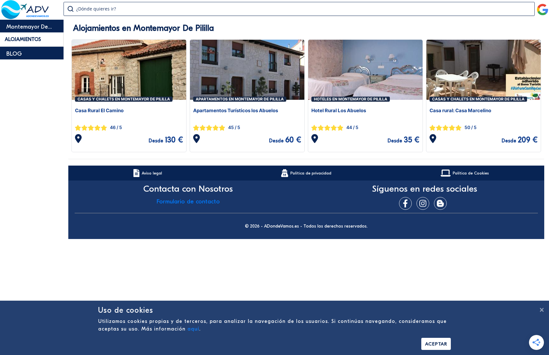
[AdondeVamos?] (25, 17)
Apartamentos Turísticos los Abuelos (235, 110)
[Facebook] (407, 203)
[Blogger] (442, 203)
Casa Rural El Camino (99, 110)
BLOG (14, 54)
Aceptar (436, 344)
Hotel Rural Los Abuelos (338, 110)
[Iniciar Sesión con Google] (542, 7)
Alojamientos (23, 39)
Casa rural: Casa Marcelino (460, 110)
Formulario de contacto (188, 201)
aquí (193, 329)
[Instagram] (424, 203)
